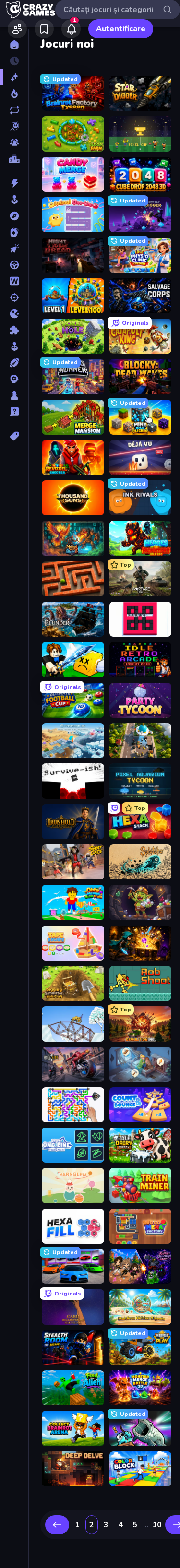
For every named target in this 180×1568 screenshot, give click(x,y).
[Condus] (14, 265)
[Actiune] (14, 183)
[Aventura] (14, 216)
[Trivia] (14, 412)
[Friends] (17, 28)
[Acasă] (14, 44)
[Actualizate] (14, 110)
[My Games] (44, 28)
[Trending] (14, 93)
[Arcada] (14, 199)
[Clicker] (14, 248)
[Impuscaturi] (14, 297)
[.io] (14, 314)
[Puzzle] (14, 330)
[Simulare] (14, 346)
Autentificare (120, 29)
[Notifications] (71, 28)
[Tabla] (14, 395)
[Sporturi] (14, 363)
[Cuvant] (14, 281)
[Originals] (14, 126)
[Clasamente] (14, 159)
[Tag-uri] (14, 436)
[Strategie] (14, 379)
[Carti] (14, 232)
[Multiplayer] (14, 142)
